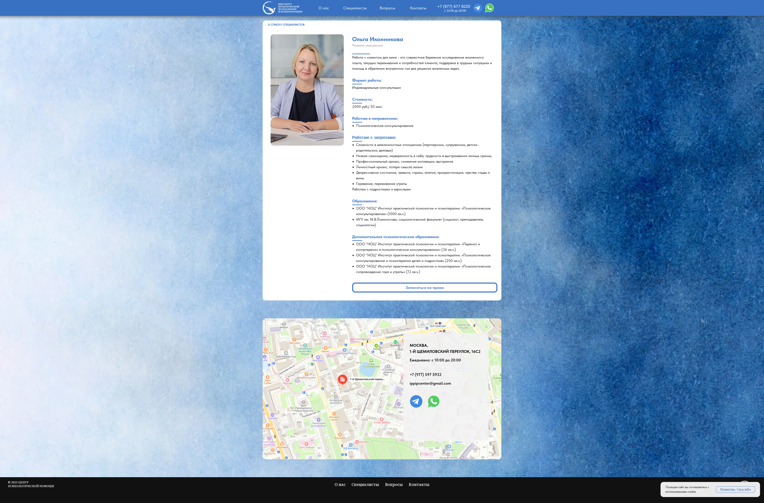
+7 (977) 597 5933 (425, 374)
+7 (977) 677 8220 (453, 6)
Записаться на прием (425, 287)
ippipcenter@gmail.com (430, 383)
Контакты (418, 8)
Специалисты (355, 8)
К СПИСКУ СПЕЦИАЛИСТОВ (285, 24)
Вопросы (387, 8)
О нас (324, 8)
